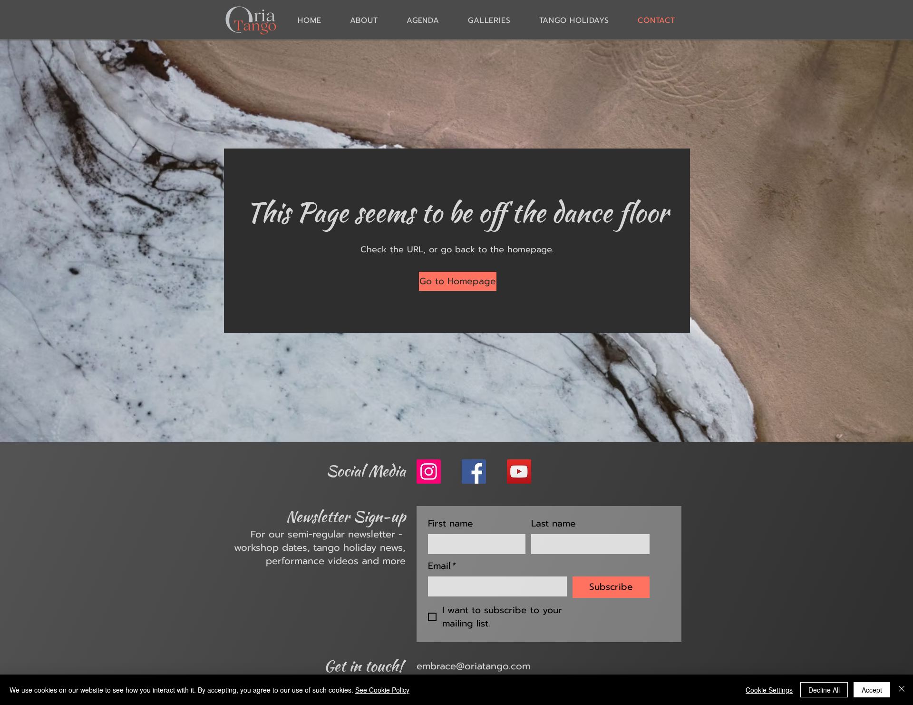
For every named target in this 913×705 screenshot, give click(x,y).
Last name (553, 523)
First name (450, 523)
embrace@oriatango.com (473, 666)
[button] (489, 20)
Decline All (824, 690)
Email (442, 566)
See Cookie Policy (382, 690)
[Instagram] (429, 471)
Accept (872, 690)
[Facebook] (474, 471)
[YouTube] (519, 471)
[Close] (901, 689)
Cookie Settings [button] (769, 690)
